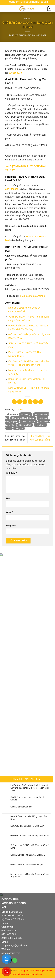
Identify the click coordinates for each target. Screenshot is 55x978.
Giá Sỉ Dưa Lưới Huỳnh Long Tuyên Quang (27, 798)
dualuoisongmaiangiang (32, 296)
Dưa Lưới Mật (28, 421)
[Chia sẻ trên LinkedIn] (40, 401)
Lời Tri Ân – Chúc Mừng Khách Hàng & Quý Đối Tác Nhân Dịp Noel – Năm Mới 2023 (29, 788)
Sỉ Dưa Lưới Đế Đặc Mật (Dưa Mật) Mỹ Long (29, 846)
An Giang (25, 414)
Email (9, 512)
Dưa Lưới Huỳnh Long (23, 418)
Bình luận (11, 473)
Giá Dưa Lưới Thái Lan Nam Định (26, 864)
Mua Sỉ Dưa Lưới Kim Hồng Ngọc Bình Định (29, 817)
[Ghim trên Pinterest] (35, 401)
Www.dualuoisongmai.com (30, 974)
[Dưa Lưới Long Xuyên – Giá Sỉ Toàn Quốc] (27, 8)
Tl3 (8, 428)
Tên (8, 498)
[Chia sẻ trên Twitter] (24, 401)
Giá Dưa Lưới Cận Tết (21, 806)
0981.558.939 (8, 930)
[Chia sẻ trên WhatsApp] (14, 401)
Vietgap (19, 428)
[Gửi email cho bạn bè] (30, 401)
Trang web (11, 525)
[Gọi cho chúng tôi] (14, 960)
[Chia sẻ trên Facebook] (19, 401)
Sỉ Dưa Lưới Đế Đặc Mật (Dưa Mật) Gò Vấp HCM (29, 875)
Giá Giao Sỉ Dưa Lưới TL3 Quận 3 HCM (29, 835)
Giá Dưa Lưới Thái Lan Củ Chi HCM (27, 855)
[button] (5, 9)
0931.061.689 (8, 934)
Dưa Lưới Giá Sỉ (39, 35)
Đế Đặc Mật (25, 425)
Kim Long (40, 425)
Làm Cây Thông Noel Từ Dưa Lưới (27, 826)
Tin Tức (27, 19)
